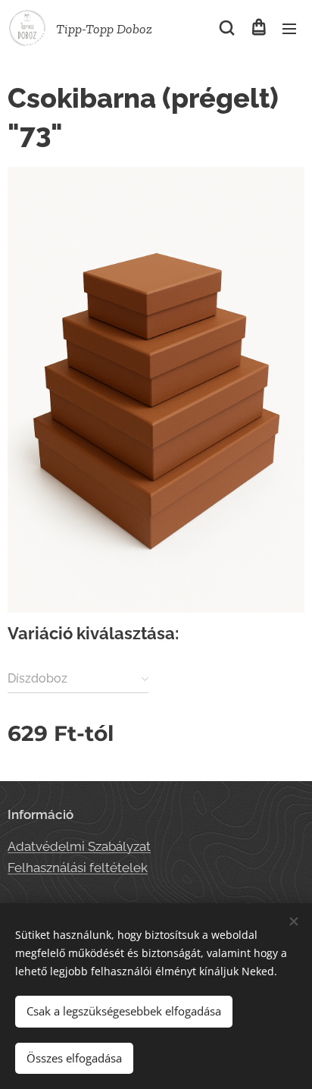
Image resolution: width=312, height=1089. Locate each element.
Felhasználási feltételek (78, 867)
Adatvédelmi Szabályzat (79, 846)
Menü (289, 28)
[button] (227, 28)
